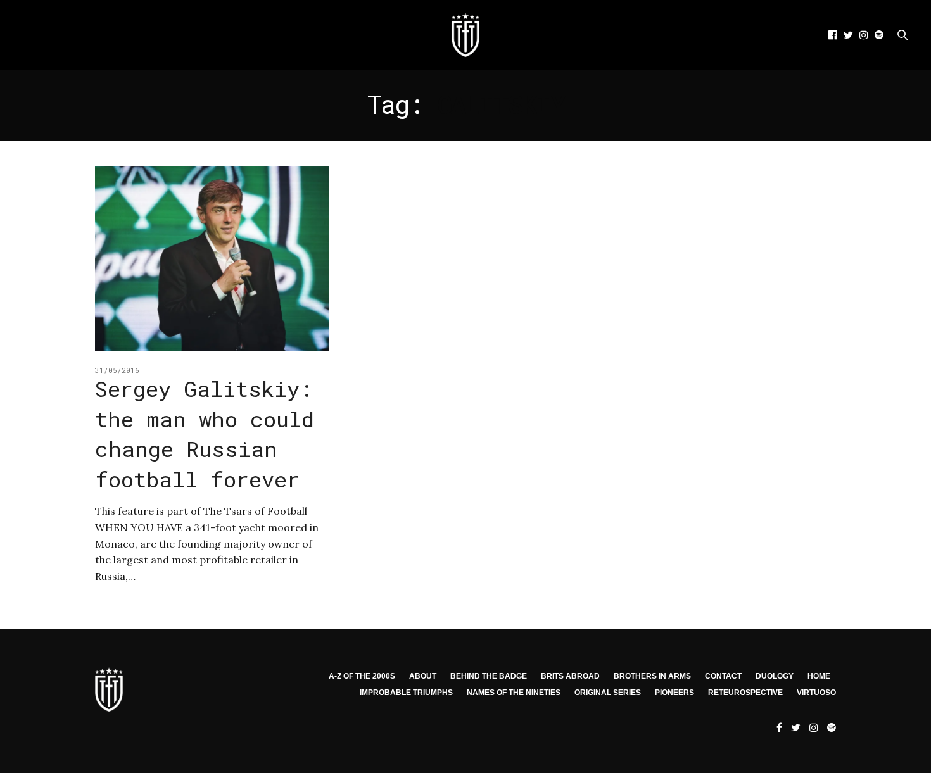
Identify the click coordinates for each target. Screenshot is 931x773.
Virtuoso (816, 692)
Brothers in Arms (652, 676)
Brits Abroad (570, 676)
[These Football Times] (465, 35)
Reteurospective (745, 692)
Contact (723, 676)
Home (819, 676)
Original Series (607, 692)
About (422, 676)
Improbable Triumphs (406, 692)
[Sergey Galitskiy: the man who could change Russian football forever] (212, 258)
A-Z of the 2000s (362, 676)
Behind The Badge (488, 676)
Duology (775, 676)
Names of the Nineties (513, 692)
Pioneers (674, 692)
